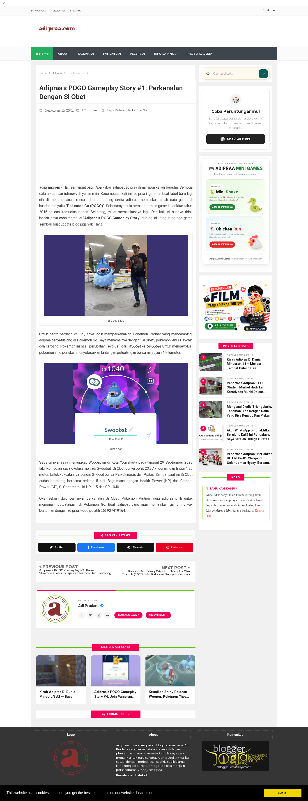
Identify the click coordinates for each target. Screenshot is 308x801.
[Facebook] (81, 615)
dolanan (120, 110)
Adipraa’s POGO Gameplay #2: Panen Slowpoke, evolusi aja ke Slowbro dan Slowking (75, 572)
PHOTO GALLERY (199, 53)
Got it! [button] (282, 793)
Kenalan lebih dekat (131, 775)
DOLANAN (86, 53)
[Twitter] (90, 615)
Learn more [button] (145, 793)
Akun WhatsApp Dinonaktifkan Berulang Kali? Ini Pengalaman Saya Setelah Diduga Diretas (249, 435)
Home (43, 53)
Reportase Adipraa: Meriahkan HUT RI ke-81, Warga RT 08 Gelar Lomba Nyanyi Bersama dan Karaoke (249, 458)
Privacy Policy (39, 10)
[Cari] (263, 73)
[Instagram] (98, 615)
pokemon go (137, 110)
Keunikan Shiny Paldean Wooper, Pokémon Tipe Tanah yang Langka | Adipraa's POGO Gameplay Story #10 (170, 694)
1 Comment (90, 110)
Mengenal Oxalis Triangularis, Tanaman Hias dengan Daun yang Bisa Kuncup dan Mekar (249, 411)
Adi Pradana (89, 605)
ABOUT (63, 53)
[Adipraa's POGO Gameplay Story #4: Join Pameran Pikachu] (116, 670)
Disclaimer (59, 10)
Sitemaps (75, 10)
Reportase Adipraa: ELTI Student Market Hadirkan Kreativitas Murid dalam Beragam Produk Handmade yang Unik (248, 387)
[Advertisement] (195, 30)
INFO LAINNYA (165, 53)
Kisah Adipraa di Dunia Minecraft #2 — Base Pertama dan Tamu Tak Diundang (57, 694)
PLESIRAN (137, 53)
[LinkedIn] (107, 615)
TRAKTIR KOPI (158, 615)
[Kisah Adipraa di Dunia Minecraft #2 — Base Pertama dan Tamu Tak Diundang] (61, 670)
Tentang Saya (127, 615)
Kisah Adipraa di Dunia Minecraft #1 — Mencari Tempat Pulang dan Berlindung (244, 364)
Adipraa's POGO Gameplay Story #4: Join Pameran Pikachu (115, 694)
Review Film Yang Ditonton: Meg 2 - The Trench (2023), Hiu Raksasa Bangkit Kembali (156, 573)
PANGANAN (112, 53)
